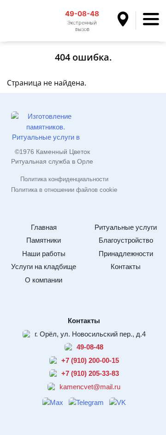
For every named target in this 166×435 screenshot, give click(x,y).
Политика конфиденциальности (64, 179)
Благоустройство (126, 240)
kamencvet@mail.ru (89, 387)
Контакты (126, 266)
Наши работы (43, 253)
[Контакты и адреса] (127, 21)
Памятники (43, 240)
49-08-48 (82, 13)
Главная (44, 227)
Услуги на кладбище (43, 266)
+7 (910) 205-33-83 (90, 373)
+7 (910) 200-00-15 (90, 360)
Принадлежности (126, 253)
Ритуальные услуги (126, 227)
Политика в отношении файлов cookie (64, 189)
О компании (43, 280)
